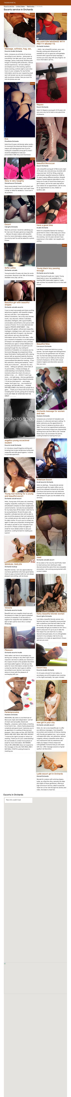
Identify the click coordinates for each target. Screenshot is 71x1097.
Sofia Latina (10, 268)
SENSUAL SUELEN (13, 564)
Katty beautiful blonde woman (50, 614)
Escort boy (42, 667)
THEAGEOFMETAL (10, 3)
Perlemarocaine (12, 712)
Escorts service (9, 6)
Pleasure (9, 650)
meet (39, 557)
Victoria (8, 608)
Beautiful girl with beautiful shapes (17, 303)
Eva (6, 139)
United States (20, 6)
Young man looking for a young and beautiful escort (19, 495)
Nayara (40, 104)
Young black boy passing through (48, 269)
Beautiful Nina (43, 344)
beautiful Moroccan (46, 163)
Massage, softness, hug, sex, (18, 49)
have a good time (45, 225)
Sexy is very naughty (14, 181)
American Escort (44, 479)
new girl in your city (46, 722)
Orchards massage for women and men (51, 412)
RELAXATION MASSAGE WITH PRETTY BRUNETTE (51, 42)
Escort (8, 224)
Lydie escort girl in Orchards (50, 774)
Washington (30, 6)
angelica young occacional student (17, 441)
